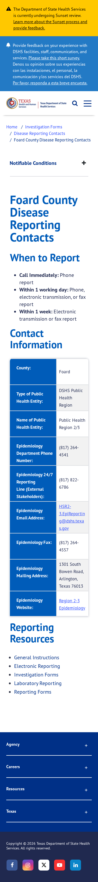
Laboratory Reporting (38, 683)
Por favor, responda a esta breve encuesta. (50, 82)
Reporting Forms (32, 691)
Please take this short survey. (54, 57)
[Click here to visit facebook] (12, 865)
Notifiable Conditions (33, 163)
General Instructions (36, 657)
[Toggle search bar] (73, 103)
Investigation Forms (43, 126)
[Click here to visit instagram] (28, 865)
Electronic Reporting (37, 666)
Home (12, 126)
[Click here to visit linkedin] (76, 865)
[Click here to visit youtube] (60, 865)
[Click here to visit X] (44, 865)
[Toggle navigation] (86, 103)
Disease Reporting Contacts (39, 133)
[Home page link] (36, 103)
